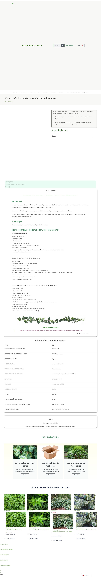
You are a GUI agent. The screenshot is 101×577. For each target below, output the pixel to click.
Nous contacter (4, 544)
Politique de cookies (5, 565)
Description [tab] (9, 182)
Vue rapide (10, 528)
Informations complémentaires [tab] (15, 184)
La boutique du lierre (32, 45)
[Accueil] (5, 101)
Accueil (15, 92)
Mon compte (69, 45)
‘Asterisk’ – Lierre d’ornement (39, 529)
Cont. (54, 136)
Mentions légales (4, 554)
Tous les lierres (23, 92)
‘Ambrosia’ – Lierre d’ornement (86, 529)
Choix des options (10, 538)
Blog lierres (85, 92)
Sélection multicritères (73, 92)
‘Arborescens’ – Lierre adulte (62, 531)
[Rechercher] (62, 45)
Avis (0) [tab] (7, 187)
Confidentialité (4, 560)
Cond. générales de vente (6, 549)
